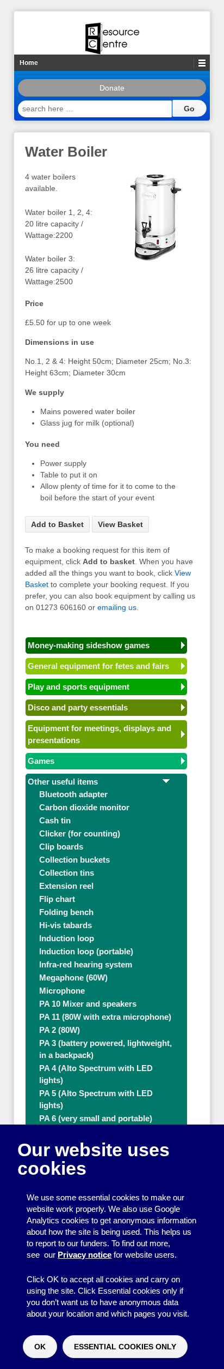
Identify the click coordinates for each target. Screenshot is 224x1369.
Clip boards (61, 846)
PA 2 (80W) (59, 1030)
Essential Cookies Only (125, 1346)
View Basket (120, 524)
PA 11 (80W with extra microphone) (105, 1016)
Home (29, 63)
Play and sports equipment (78, 686)
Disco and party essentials (78, 707)
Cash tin (55, 820)
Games (41, 761)
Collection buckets (74, 859)
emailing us (116, 607)
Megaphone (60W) (73, 977)
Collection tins (66, 872)
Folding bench (66, 912)
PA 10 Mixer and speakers (87, 1003)
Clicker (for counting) (79, 833)
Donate (112, 87)
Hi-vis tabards (65, 925)
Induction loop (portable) (86, 951)
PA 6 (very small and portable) (95, 1118)
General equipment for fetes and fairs (98, 666)
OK (40, 1346)
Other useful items (63, 781)
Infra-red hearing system (85, 964)
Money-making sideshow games (89, 645)
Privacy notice (84, 1254)
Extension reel (66, 885)
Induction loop (66, 938)
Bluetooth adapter (73, 794)
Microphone (62, 990)
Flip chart (57, 899)
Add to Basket (57, 524)
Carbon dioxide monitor (84, 807)
